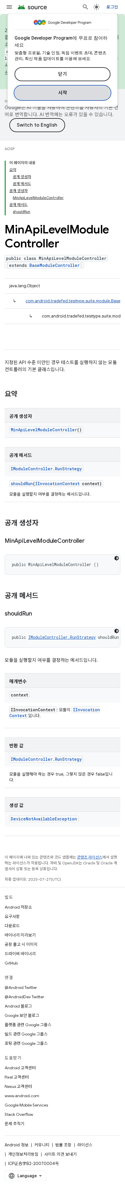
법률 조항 (63, 1145)
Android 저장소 (18, 907)
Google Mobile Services (26, 1105)
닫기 (62, 74)
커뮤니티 (41, 1145)
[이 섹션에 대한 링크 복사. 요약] (23, 394)
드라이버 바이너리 (20, 953)
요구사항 (12, 916)
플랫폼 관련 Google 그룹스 (28, 1024)
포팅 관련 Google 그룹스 (26, 1043)
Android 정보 (16, 1145)
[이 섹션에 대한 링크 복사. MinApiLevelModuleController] (90, 541)
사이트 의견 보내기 (60, 1154)
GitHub (11, 963)
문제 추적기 (14, 1123)
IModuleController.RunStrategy (46, 468)
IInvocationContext (57, 483)
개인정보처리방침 (23, 1154)
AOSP (10, 148)
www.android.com (22, 1095)
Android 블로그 (18, 1006)
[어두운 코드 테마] (116, 558)
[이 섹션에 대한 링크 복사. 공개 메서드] (44, 596)
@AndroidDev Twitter (24, 996)
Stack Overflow (19, 1114)
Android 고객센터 (20, 1067)
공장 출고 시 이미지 (21, 944)
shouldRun (22, 483)
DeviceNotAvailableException (44, 819)
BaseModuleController (54, 265)
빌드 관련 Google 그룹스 (26, 1034)
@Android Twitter (21, 987)
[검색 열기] (85, 6)
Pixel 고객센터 (17, 1077)
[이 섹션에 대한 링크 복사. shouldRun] (38, 614)
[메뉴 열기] (9, 7)
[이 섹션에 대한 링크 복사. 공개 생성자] (44, 523)
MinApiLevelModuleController (44, 429)
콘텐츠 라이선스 (89, 857)
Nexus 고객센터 (18, 1086)
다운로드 (12, 925)
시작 (62, 93)
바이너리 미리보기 (20, 935)
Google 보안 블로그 (22, 1015)
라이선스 (84, 1145)
